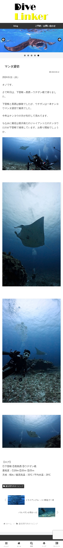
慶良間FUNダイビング (14, 486)
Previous (3, 40)
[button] (56, 423)
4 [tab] (35, 55)
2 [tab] (28, 55)
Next (59, 40)
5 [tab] (38, 55)
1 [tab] (25, 55)
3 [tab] (31, 55)
